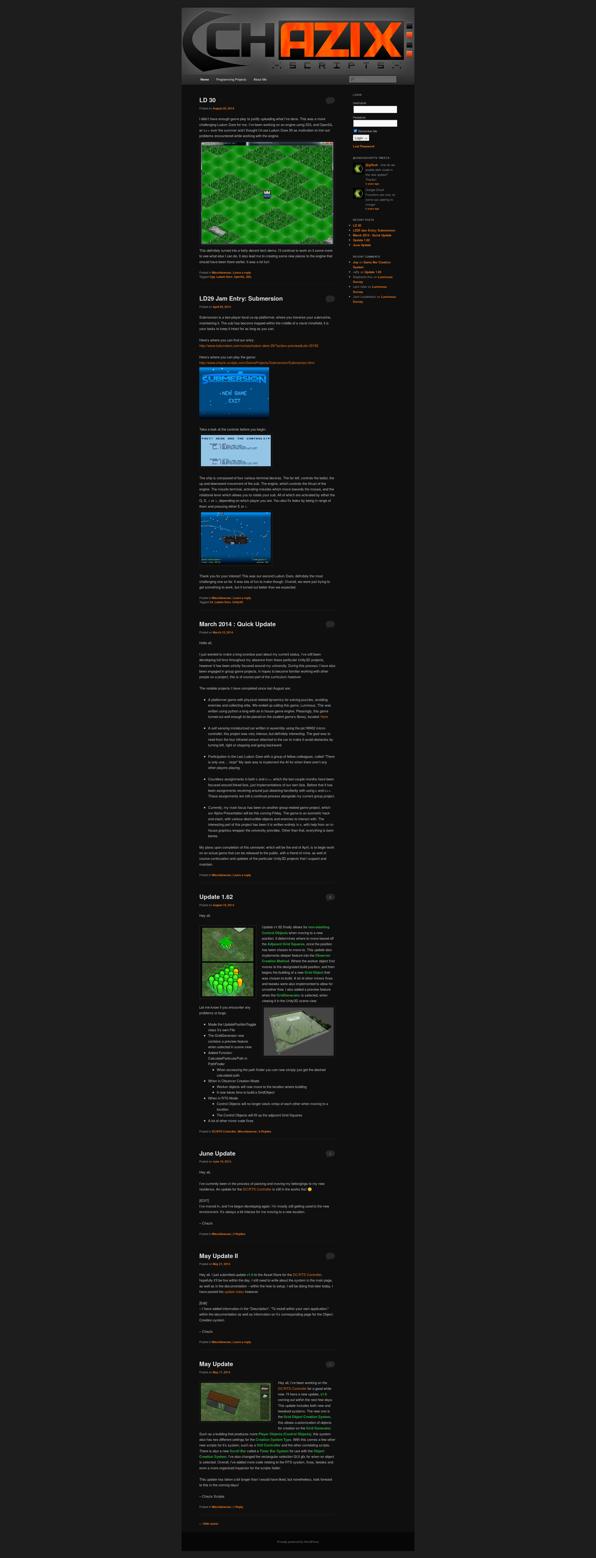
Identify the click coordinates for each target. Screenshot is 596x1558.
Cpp (212, 277)
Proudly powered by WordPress (298, 1542)
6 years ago (372, 183)
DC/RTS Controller (224, 1131)
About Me (260, 79)
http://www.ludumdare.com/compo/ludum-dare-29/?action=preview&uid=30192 (258, 345)
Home (204, 79)
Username (359, 103)
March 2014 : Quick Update (237, 623)
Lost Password (363, 146)
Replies (265, 1131)
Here (324, 716)
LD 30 (207, 99)
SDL (249, 277)
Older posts (208, 1523)
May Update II (218, 1255)
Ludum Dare (224, 277)
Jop (355, 262)
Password (359, 117)
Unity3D (237, 602)
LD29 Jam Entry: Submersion (241, 298)
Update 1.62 (216, 896)
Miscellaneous (221, 272)
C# (211, 602)
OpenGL (239, 277)
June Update (217, 1153)
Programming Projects (231, 79)
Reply (238, 1507)
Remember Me (367, 131)
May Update (216, 1363)
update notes (234, 1291)
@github (372, 165)
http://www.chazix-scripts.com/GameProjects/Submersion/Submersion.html (256, 362)
